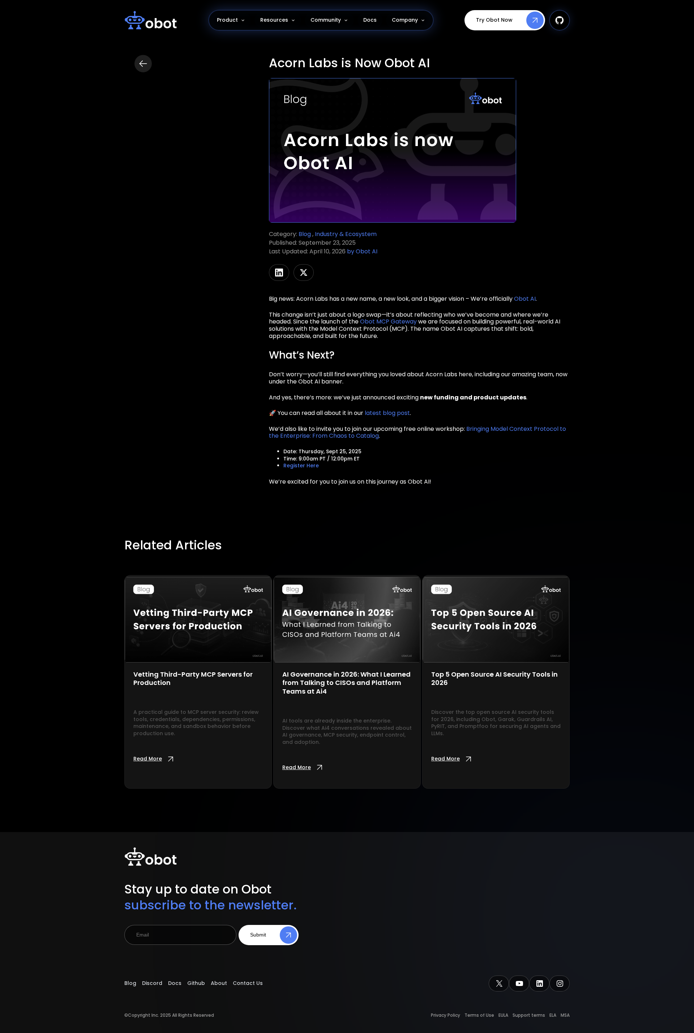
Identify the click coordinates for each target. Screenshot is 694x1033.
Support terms (529, 1015)
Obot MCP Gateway (388, 321)
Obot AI (366, 251)
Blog (305, 234)
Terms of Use (479, 1015)
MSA (565, 1015)
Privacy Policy (445, 1015)
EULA (503, 1015)
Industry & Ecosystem (346, 234)
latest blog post (387, 413)
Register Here (301, 465)
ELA (552, 1015)
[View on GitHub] (559, 20)
